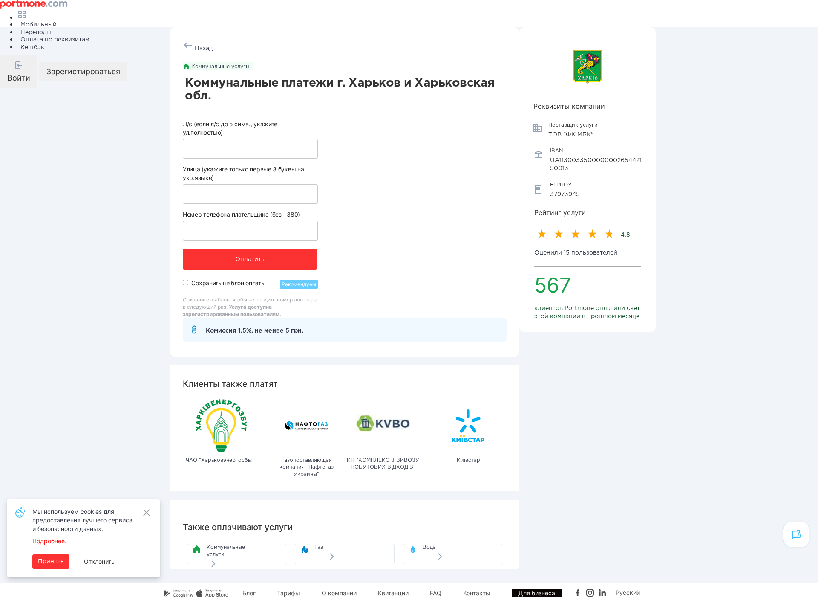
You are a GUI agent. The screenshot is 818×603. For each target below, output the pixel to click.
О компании (339, 593)
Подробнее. (49, 541)
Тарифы (288, 593)
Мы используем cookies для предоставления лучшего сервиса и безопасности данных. (82, 520)
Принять (51, 561)
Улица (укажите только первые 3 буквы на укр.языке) (243, 173)
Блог (249, 593)
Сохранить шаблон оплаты (228, 283)
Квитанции (393, 593)
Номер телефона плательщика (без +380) (241, 214)
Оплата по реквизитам (54, 39)
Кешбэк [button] (32, 47)
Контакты (476, 593)
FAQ (435, 593)
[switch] (185, 282)
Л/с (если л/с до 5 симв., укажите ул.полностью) (230, 128)
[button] (18, 71)
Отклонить (99, 561)
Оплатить (250, 259)
